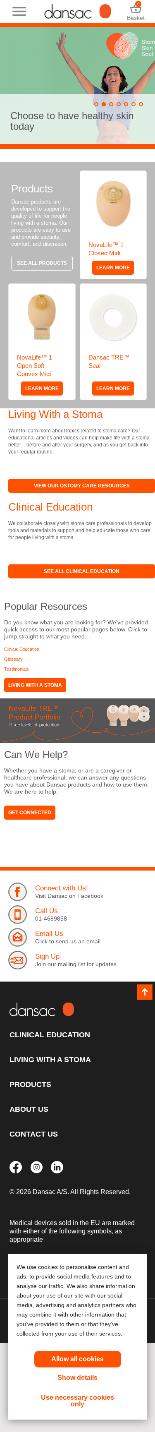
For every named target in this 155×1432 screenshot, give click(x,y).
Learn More (113, 268)
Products (30, 1084)
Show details (77, 1377)
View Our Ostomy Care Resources (82, 486)
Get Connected (29, 813)
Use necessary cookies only (77, 1401)
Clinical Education (21, 649)
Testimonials (16, 669)
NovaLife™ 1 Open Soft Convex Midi (34, 365)
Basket (136, 11)
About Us (29, 1109)
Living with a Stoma (35, 685)
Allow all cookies (77, 1358)
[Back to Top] (145, 992)
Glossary (13, 659)
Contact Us (34, 1134)
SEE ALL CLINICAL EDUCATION (81, 571)
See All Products (42, 263)
